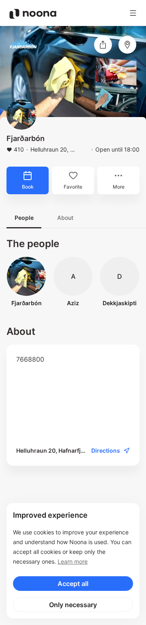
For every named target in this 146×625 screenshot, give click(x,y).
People (24, 217)
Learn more (73, 561)
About (65, 217)
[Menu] (133, 13)
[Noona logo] (32, 14)
